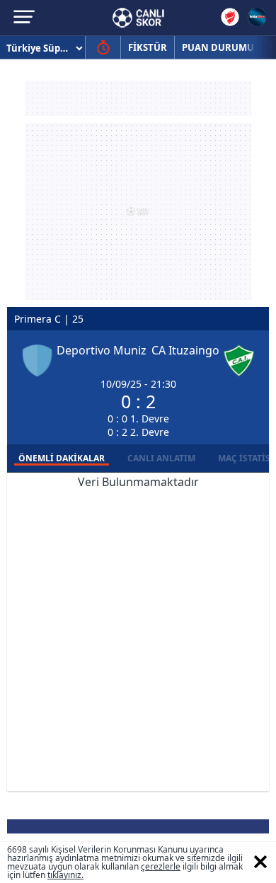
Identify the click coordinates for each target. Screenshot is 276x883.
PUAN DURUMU (218, 47)
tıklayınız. (65, 875)
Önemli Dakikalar (61, 458)
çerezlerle (160, 866)
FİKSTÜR (147, 47)
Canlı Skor (138, 18)
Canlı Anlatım (161, 458)
